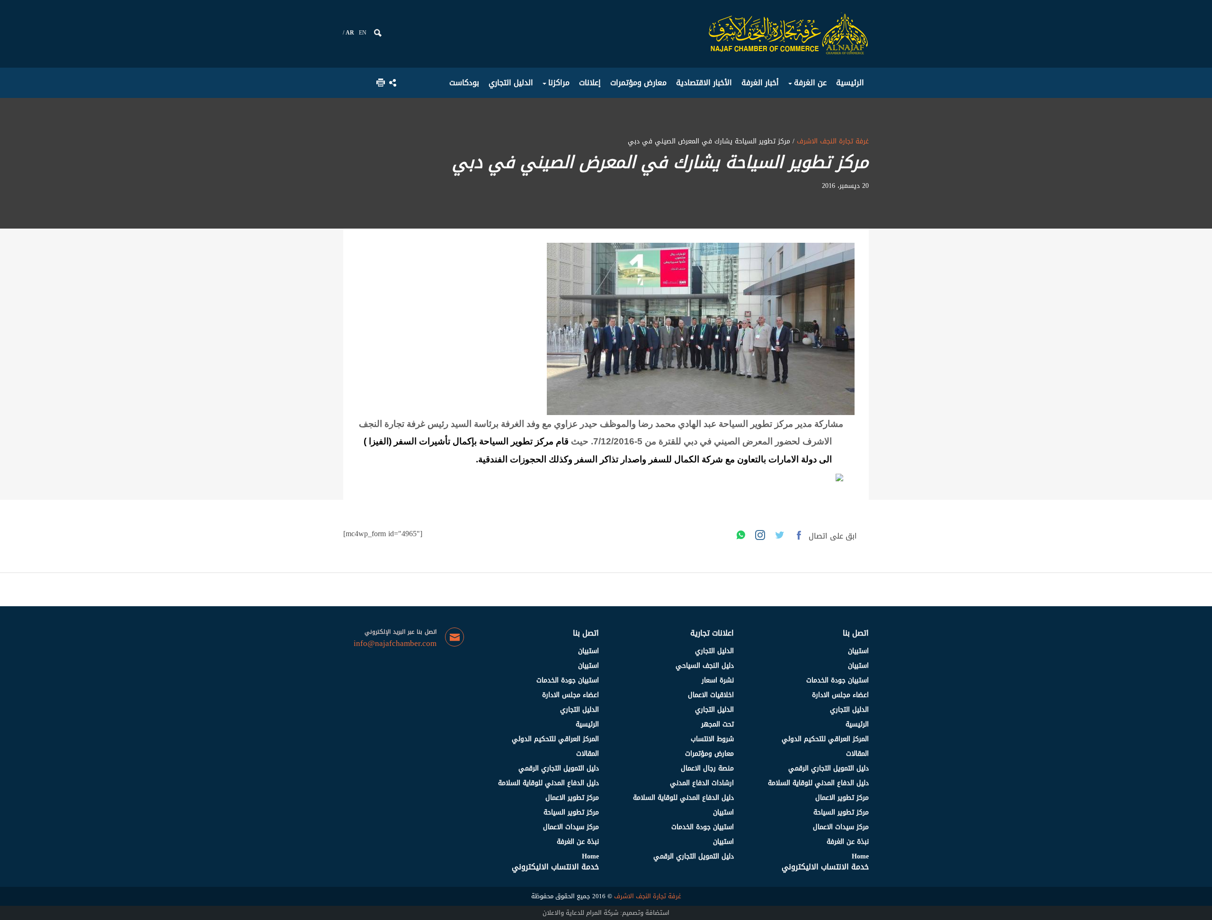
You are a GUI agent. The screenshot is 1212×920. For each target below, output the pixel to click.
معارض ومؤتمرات (709, 753)
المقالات (857, 753)
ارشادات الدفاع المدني (702, 783)
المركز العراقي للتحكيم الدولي (825, 739)
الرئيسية (857, 724)
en (362, 32)
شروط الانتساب (712, 739)
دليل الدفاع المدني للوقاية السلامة (818, 783)
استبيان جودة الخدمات (837, 680)
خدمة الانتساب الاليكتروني (825, 866)
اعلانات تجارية (712, 633)
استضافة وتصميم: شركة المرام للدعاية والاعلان (606, 913)
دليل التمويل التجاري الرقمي (828, 768)
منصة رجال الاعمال (707, 768)
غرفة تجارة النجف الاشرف (831, 141)
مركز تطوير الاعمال (842, 797)
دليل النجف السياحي (705, 665)
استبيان (858, 651)
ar (350, 32)
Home (860, 856)
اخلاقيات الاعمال (711, 695)
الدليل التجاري (849, 709)
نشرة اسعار (718, 680)
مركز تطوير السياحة (841, 812)
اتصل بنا (856, 633)
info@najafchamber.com (395, 643)
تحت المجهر (717, 724)
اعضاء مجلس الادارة (840, 695)
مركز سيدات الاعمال (841, 827)
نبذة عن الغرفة (848, 841)
